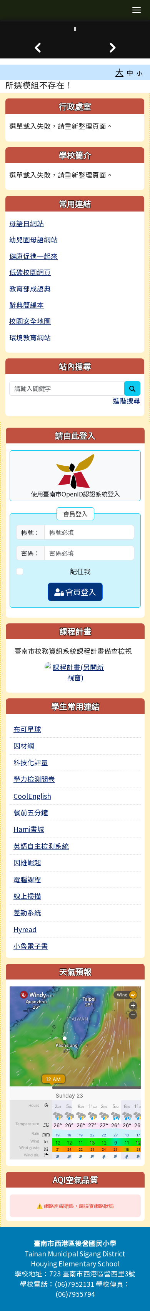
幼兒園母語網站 (33, 239)
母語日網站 (26, 223)
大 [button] (119, 72)
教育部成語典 (30, 288)
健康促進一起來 (33, 256)
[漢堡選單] (136, 10)
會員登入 (80, 591)
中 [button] (130, 72)
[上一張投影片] (37, 47)
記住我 (80, 571)
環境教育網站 (30, 337)
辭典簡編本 (26, 305)
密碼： (30, 553)
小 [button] (139, 73)
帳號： (30, 532)
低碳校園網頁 (30, 272)
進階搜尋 (126, 400)
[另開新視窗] (75, 671)
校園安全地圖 (30, 321)
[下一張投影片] (112, 47)
